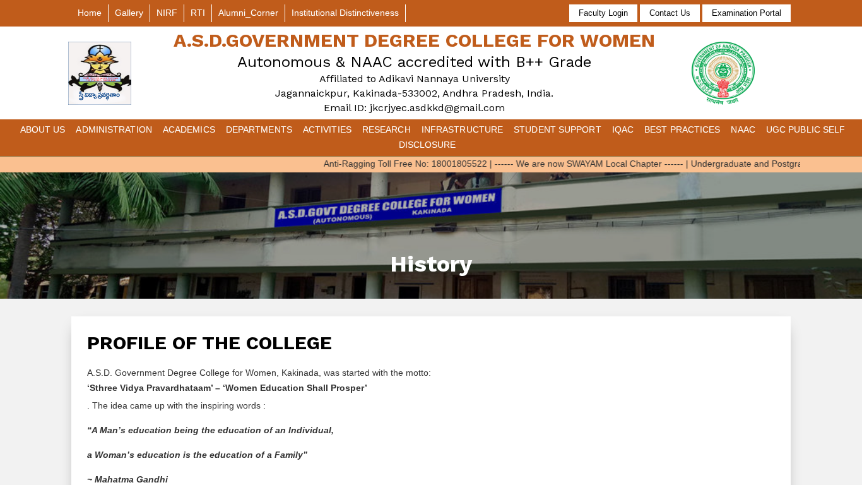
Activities (327, 129)
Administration (113, 129)
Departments (259, 129)
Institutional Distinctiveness (345, 13)
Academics (189, 129)
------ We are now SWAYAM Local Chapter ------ (574, 164)
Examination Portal (746, 13)
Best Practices (682, 129)
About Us (43, 129)
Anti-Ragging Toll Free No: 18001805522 (390, 164)
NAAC (743, 129)
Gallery (129, 13)
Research (386, 129)
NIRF (166, 13)
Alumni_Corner (248, 13)
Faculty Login (603, 13)
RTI (198, 13)
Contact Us (669, 13)
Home (90, 13)
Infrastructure (462, 129)
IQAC (623, 129)
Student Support (557, 129)
